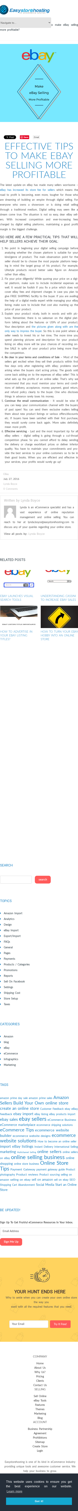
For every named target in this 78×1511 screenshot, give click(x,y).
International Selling (66, 1147)
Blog (40, 1418)
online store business (26, 1164)
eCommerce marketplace (17, 1124)
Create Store (40, 1446)
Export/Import (12, 936)
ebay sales (9, 1120)
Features (40, 1405)
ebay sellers (32, 1119)
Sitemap (40, 1442)
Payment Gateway (22, 1169)
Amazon (8, 1036)
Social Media (45, 1184)
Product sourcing (49, 1174)
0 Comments (10, 489)
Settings (8, 987)
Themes (39, 1409)
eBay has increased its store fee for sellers (27, 190)
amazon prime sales (40, 1098)
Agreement (40, 1433)
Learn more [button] (14, 1491)
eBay (6, 474)
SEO (72, 1179)
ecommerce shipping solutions (55, 1125)
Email (36, 137)
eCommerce (11, 1053)
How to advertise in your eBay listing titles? (16, 635)
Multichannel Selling (26, 1152)
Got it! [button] (39, 1501)
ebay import (23, 1114)
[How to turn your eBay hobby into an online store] (59, 617)
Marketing (10, 1065)
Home (40, 1363)
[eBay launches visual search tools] (18, 581)
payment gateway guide (50, 1169)
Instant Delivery (43, 1147)
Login (40, 1451)
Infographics (11, 1059)
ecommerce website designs (32, 1135)
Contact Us (40, 1385)
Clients (40, 1381)
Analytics (9, 919)
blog (6, 1042)
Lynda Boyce (10, 484)
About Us (40, 1368)
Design (8, 925)
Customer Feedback (52, 1109)
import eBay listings (16, 1146)
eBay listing (41, 1114)
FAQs (7, 942)
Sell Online (40, 1396)
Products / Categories (17, 964)
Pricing (40, 1376)
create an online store (19, 1109)
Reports (8, 976)
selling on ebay (20, 1179)
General (8, 947)
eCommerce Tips (17, 1130)
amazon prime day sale (14, 1098)
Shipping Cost (12, 993)
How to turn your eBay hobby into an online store (59, 635)
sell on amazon (42, 1179)
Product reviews (27, 1174)
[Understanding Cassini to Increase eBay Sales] (59, 581)
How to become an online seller (57, 1141)
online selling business (38, 1157)
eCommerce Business (62, 1119)
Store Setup (11, 998)
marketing (8, 1152)
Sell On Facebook (14, 981)
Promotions (10, 970)
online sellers (49, 1152)
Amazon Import (13, 913)
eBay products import (62, 1114)
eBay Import (11, 930)
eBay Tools (40, 1400)
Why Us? (39, 1372)
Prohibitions (40, 1438)
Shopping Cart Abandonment (17, 1185)
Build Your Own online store (40, 1103)
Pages (7, 953)
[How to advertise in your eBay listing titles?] (18, 617)
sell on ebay (61, 1180)
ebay (67, 1109)
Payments (9, 959)
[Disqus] (39, 701)
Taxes (7, 1004)
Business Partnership (40, 1429)
